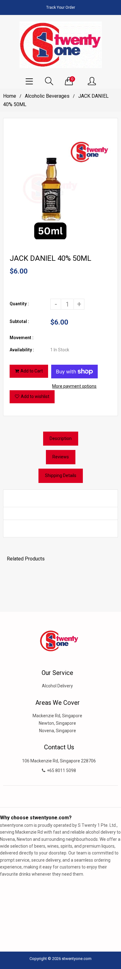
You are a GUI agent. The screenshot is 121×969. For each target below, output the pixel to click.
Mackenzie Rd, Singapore (57, 715)
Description (61, 438)
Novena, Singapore (57, 730)
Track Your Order (60, 7)
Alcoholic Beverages (47, 96)
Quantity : (19, 303)
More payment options (74, 386)
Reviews (60, 456)
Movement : (22, 337)
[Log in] (92, 81)
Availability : (22, 349)
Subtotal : (19, 321)
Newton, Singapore (57, 723)
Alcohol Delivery (57, 685)
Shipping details (60, 475)
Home (9, 96)
